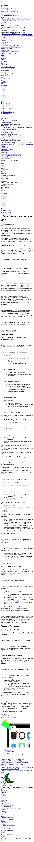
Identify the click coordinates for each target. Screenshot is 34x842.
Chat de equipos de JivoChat (8, 806)
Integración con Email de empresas (10, 808)
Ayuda (2, 59)
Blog (2, 63)
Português (11, 108)
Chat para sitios (6, 19)
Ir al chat (3, 790)
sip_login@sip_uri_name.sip (12, 602)
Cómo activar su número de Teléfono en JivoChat (14, 762)
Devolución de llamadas (18, 27)
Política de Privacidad (7, 819)
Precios (3, 56)
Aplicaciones (4, 61)
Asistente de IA (15, 11)
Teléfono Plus (19, 35)
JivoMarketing (6, 27)
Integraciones (10, 35)
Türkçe (7, 108)
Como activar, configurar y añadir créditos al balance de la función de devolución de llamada (17, 768)
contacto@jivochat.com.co (8, 829)
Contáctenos (4, 822)
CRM (3, 37)
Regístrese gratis (5, 105)
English (3, 108)
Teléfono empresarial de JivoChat (11, 34)
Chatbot (14, 19)
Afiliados (3, 58)
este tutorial (19, 241)
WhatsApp (21, 19)
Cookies (3, 821)
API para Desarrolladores (8, 825)
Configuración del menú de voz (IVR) (11, 761)
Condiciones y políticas (7, 817)
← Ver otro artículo (6, 212)
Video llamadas (29, 35)
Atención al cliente (6, 14)
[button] (17, 5)
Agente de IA (6, 11)
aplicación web (18, 250)
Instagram (27, 19)
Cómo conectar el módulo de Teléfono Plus (12, 759)
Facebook (3, 795)
